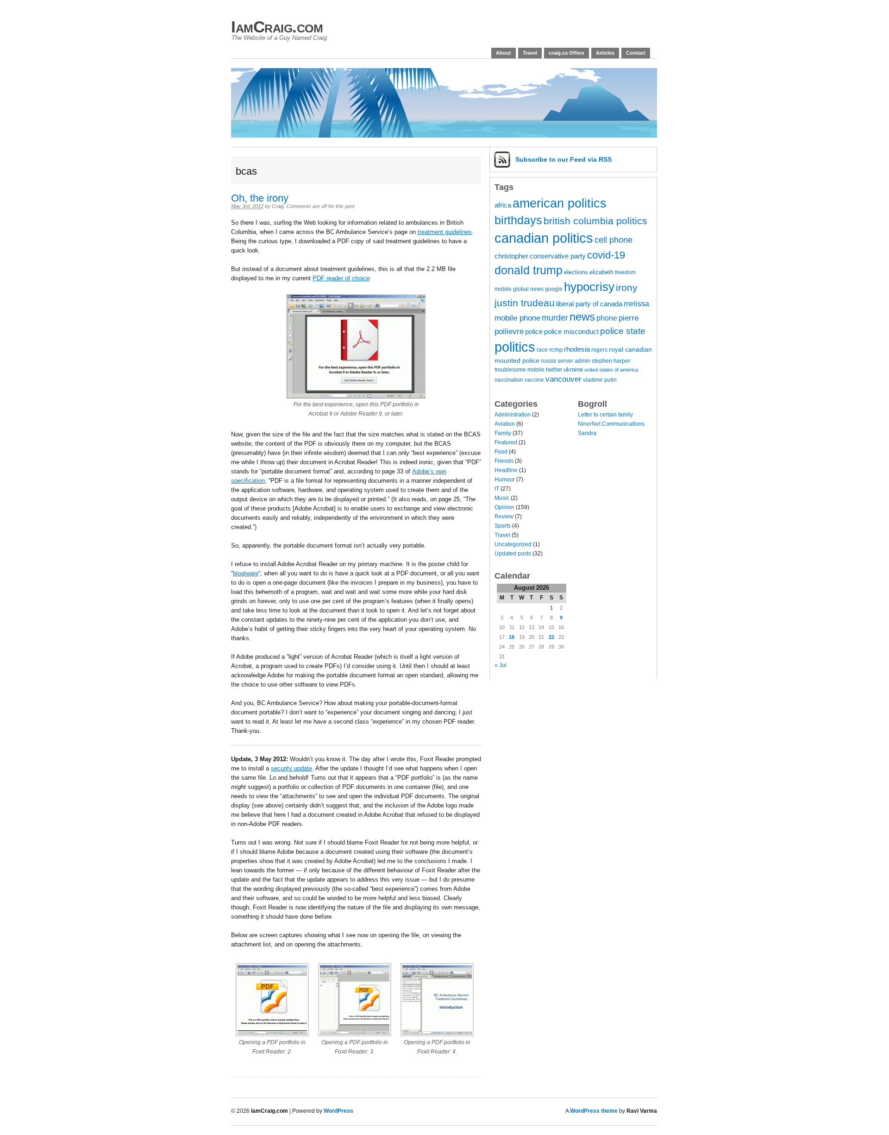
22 (551, 637)
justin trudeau (525, 302)
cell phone (613, 240)
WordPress (338, 1111)
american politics (560, 203)
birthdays (518, 220)
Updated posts (513, 553)
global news (528, 289)
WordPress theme (594, 1111)
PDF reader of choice (341, 278)
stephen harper (611, 361)
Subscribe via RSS (563, 159)
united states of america (611, 369)
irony (627, 287)
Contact (635, 53)
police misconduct (571, 331)
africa (503, 205)
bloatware (245, 573)
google (554, 289)
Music (502, 498)
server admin (573, 361)
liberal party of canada (589, 304)
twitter (554, 369)
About (503, 53)
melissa (636, 303)
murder (555, 317)
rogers (599, 350)
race (542, 350)
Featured (506, 442)
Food (501, 451)
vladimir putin (600, 380)
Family (503, 433)
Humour (505, 479)
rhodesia (577, 349)
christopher (511, 256)
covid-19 (606, 255)
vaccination (509, 380)
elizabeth (601, 272)
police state (622, 331)
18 (511, 637)
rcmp (556, 349)
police (534, 331)
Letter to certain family (605, 414)
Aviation (505, 424)
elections (576, 272)
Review (504, 516)
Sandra (587, 433)
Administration (513, 414)
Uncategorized (513, 544)
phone (606, 318)
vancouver (563, 379)
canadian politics (544, 238)
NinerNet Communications (611, 424)
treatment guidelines (445, 231)
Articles (605, 53)
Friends (504, 461)
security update (291, 768)
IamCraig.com (277, 27)
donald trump (529, 270)
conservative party (558, 256)
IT (497, 489)
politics (515, 346)
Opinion (504, 507)
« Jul (501, 665)
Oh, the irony (259, 198)
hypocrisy (589, 287)
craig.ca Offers (566, 53)
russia (548, 361)
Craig (278, 206)
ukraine (573, 369)
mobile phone (517, 318)
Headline (506, 470)
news (582, 317)
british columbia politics (595, 221)
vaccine (534, 380)
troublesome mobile (520, 369)
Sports (503, 526)
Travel (530, 53)
